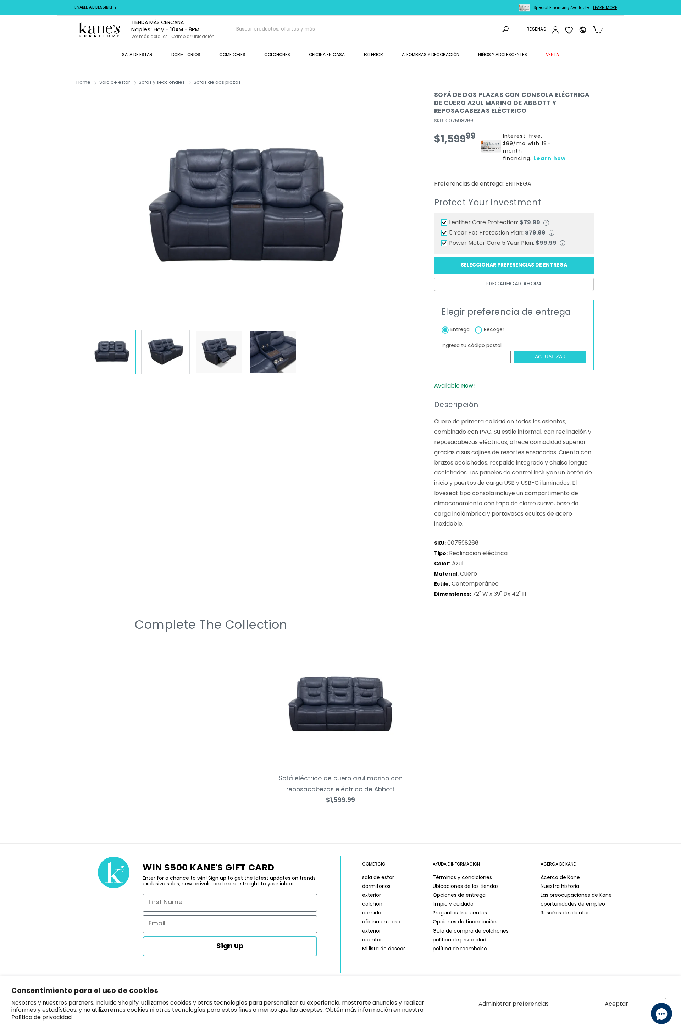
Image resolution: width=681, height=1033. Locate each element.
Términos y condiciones (462, 877)
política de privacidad (459, 940)
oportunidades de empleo (573, 904)
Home (83, 82)
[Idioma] (583, 30)
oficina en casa (381, 922)
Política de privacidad (41, 1018)
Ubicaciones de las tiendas (466, 886)
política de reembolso (460, 949)
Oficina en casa (327, 55)
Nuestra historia (560, 886)
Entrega (460, 330)
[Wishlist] (569, 30)
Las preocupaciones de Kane (576, 895)
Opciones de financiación (465, 922)
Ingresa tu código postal (472, 345)
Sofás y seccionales (162, 82)
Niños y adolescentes (502, 55)
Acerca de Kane (560, 877)
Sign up (230, 946)
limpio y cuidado (453, 904)
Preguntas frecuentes (460, 913)
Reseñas (536, 29)
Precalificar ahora (514, 284)
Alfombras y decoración (430, 55)
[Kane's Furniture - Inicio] (99, 29)
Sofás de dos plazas (217, 82)
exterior (371, 895)
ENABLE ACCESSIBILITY (95, 8)
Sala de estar (137, 55)
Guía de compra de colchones (471, 931)
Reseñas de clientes (565, 913)
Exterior (373, 55)
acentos (372, 940)
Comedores (232, 55)
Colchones (277, 55)
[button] (137, 55)
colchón (372, 904)
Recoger (494, 330)
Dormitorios (185, 55)
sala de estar (378, 877)
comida (371, 913)
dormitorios (376, 886)
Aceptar (616, 1004)
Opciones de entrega (459, 895)
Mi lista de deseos (384, 949)
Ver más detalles (149, 37)
